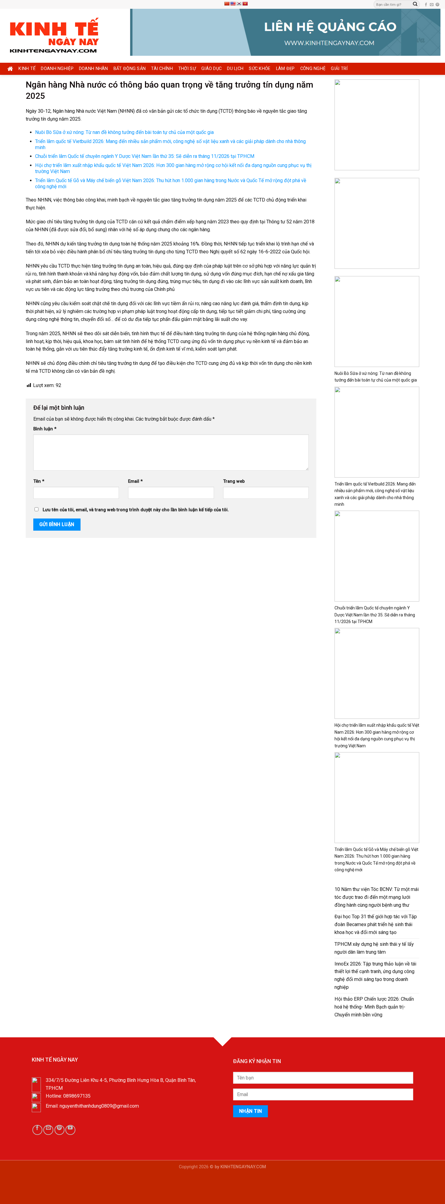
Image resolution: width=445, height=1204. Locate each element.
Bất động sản (130, 68)
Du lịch (235, 68)
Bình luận (44, 429)
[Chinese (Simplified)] (226, 3)
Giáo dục (211, 68)
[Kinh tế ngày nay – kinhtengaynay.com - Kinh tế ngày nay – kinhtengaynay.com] (63, 36)
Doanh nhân (93, 68)
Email (135, 481)
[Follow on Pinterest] (437, 5)
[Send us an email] (431, 5)
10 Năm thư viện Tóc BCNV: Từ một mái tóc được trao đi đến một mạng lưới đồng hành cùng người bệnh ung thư (377, 897)
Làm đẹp (285, 68)
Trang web (234, 481)
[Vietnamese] (245, 3)
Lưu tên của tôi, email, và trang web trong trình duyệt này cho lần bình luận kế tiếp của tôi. (136, 509)
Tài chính (162, 68)
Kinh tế (26, 68)
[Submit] (415, 4)
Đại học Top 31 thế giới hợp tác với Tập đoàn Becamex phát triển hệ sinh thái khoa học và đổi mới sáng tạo (376, 924)
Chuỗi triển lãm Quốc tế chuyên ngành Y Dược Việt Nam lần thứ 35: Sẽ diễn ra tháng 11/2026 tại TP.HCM (144, 156)
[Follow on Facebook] (426, 5)
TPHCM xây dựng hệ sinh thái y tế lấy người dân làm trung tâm (374, 948)
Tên (38, 481)
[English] (233, 3)
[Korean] (239, 3)
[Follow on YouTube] (70, 1130)
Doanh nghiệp (57, 68)
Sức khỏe (259, 68)
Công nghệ (313, 68)
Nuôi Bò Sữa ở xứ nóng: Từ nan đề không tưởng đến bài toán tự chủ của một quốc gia (124, 132)
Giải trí (339, 68)
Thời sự (187, 68)
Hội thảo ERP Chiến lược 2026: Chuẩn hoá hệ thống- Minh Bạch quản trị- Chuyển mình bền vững (374, 1007)
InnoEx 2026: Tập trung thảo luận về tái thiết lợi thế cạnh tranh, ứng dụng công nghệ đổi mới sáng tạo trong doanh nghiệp (375, 975)
